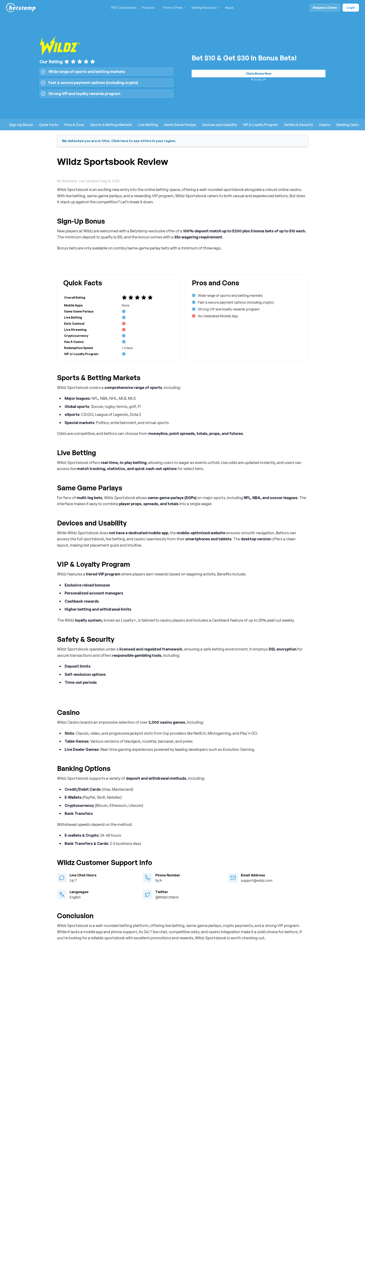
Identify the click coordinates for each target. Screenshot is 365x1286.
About (229, 7)
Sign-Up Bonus (21, 125)
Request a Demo (325, 7)
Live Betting (148, 125)
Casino (324, 125)
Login (351, 7)
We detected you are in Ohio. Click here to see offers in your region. (119, 141)
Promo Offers (172, 7)
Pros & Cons (74, 125)
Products (148, 7)
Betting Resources (204, 7)
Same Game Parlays (180, 125)
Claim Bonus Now (258, 73)
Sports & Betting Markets (111, 125)
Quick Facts (48, 125)
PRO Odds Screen (123, 7)
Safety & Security (298, 125)
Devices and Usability (219, 125)
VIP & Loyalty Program (260, 125)
